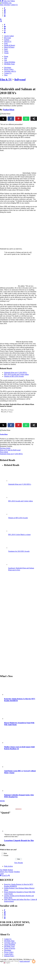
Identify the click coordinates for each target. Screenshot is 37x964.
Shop (1, 5)
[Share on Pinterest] (18, 119)
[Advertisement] (18, 230)
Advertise (7, 5)
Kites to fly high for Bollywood (10, 450)
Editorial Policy (9, 956)
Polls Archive (8, 866)
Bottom (10, 870)
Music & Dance (9, 47)
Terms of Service (9, 948)
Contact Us (14, 5)
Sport (6, 49)
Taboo (6, 51)
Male (5, 853)
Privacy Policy (9, 69)
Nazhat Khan (8, 110)
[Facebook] (4, 8)
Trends (6, 53)
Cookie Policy (8, 954)
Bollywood (19, 79)
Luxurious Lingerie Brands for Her (19, 840)
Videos (12, 1)
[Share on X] (3, 119)
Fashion (6, 40)
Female (6, 855)
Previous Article (5, 448)
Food (6, 43)
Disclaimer (7, 67)
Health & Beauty (9, 45)
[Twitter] (5, 10)
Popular (10, 872)
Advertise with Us (10, 71)
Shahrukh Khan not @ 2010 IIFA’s (11, 454)
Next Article (4, 452)
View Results (18, 863)
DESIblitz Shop (9, 941)
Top (1, 870)
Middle (5, 870)
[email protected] (24, 961)
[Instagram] (5, 14)
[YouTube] (5, 16)
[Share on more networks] (33, 119)
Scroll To (5, 875)
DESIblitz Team (9, 64)
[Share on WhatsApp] (26, 119)
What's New (4, 872)
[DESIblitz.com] (6, 3)
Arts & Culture (9, 36)
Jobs (5, 1)
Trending (17, 872)
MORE (2, 801)
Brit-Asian (7, 38)
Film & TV (7, 41)
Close (2, 873)
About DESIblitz (9, 62)
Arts (8, 1)
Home (6, 56)
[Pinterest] (5, 12)
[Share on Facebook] (11, 119)
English (7, 962)
